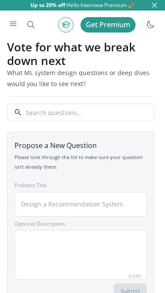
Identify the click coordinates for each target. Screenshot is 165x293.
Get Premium (108, 24)
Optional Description (40, 224)
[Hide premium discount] (154, 5)
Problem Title (31, 185)
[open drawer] (13, 25)
